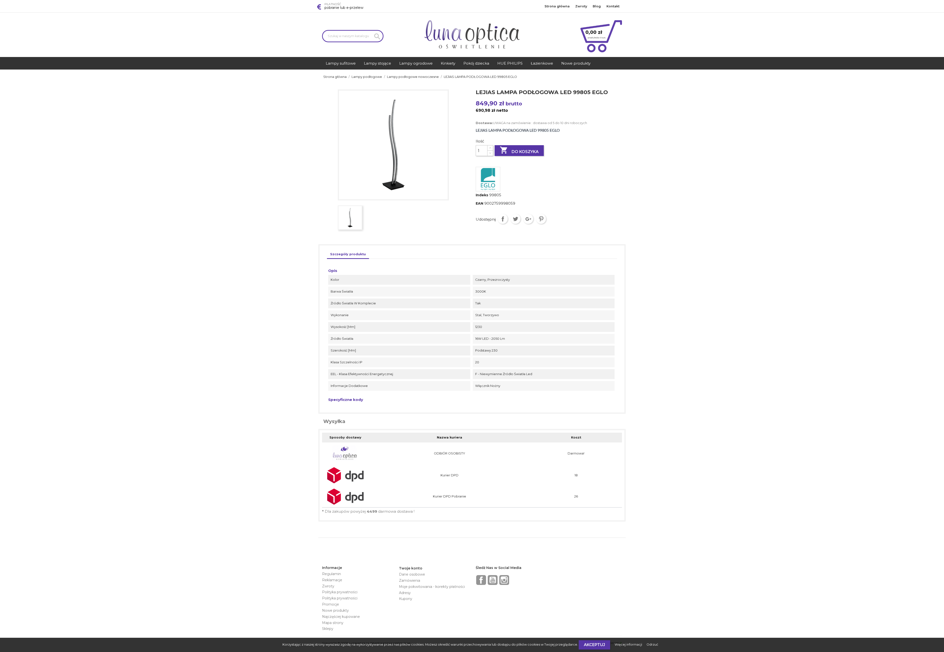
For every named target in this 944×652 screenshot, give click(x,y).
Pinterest (541, 219)
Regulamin (331, 574)
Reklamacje (332, 580)
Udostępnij (503, 219)
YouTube (492, 580)
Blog (597, 6)
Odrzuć (652, 644)
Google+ (528, 219)
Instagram (504, 580)
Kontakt (613, 6)
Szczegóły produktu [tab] (348, 254)
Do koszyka (519, 150)
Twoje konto (410, 568)
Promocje (330, 604)
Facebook (481, 580)
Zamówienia (409, 580)
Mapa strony (332, 623)
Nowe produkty (335, 610)
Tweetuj (515, 219)
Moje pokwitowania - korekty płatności (432, 586)
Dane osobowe (412, 574)
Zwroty (581, 6)
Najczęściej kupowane (341, 616)
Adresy (405, 593)
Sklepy (327, 628)
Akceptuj (594, 644)
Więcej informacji (629, 644)
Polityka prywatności (339, 592)
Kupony (405, 598)
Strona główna (557, 6)
